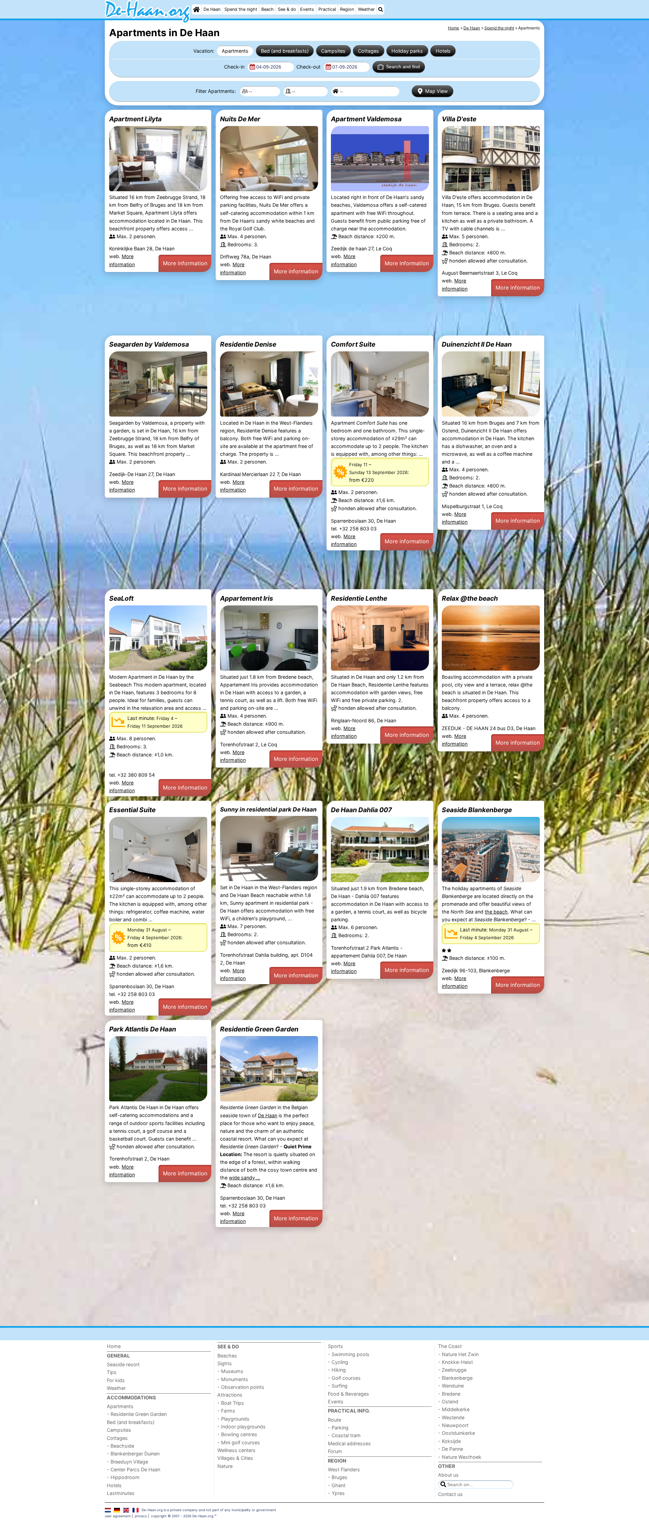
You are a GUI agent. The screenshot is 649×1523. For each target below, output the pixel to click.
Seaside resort (123, 1364)
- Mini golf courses (238, 1442)
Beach (267, 9)
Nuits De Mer (240, 119)
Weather (366, 9)
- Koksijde (449, 1441)
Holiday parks (407, 51)
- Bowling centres (237, 1434)
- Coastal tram (344, 1435)
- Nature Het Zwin (458, 1354)
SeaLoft (121, 598)
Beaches (227, 1355)
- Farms (226, 1411)
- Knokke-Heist (455, 1362)
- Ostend (448, 1401)
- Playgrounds (233, 1419)
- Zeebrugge (452, 1370)
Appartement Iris (246, 598)
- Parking (338, 1427)
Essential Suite (132, 810)
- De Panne (450, 1449)
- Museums (230, 1371)
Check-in (235, 67)
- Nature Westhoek (459, 1457)
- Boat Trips (230, 1403)
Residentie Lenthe (359, 598)
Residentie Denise (248, 344)
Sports (335, 1346)
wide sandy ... (244, 1177)
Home (114, 1346)
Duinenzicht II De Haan (477, 344)
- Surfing (337, 1386)
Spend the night (240, 9)
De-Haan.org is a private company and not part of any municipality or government (209, 1510)
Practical (327, 9)
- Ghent (336, 1485)
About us (448, 1475)
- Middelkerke (454, 1409)
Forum (335, 1451)
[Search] (380, 9)
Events (307, 9)
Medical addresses (349, 1443)
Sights (224, 1363)
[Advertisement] (307, 316)
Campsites (333, 51)
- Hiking (337, 1370)
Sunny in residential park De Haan (268, 809)
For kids (116, 1380)
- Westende (451, 1417)
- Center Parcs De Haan (133, 1469)
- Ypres (336, 1493)
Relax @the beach (470, 598)
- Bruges (337, 1477)
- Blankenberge (455, 1378)
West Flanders (344, 1469)
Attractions (229, 1395)
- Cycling (338, 1362)
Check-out (309, 67)
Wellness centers (236, 1450)
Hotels (443, 51)
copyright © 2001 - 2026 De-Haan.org (182, 1516)
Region (347, 9)
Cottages (368, 51)
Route (334, 1420)
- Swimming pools (348, 1354)
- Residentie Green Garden (137, 1414)
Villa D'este (459, 119)
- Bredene (449, 1394)
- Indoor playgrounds (241, 1426)
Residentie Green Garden (259, 1029)
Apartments (235, 51)
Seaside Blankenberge (477, 810)
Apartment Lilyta (135, 119)
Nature (225, 1466)
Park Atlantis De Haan (142, 1029)
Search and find (403, 66)
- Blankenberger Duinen (133, 1453)
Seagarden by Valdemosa (149, 344)
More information (185, 263)
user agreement (118, 1516)
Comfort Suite (353, 344)
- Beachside (120, 1446)
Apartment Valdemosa (366, 119)
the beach (496, 912)
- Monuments (232, 1379)
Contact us (450, 1494)
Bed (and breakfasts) (285, 51)
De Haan (211, 9)
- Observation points (240, 1387)
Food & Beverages (348, 1394)
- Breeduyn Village (127, 1462)
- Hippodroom (123, 1477)
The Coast (450, 1346)
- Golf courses (344, 1378)
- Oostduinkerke (456, 1433)
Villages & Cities (235, 1458)
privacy (141, 1516)
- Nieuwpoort (453, 1425)
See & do (287, 9)
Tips (112, 1372)
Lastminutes (121, 1493)
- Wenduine (451, 1386)
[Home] (196, 9)
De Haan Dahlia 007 (361, 810)
